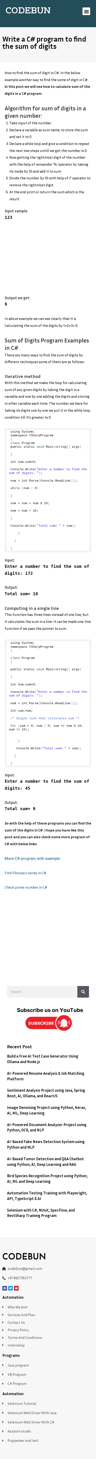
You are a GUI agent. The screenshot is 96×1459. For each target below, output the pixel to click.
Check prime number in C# (26, 887)
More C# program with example (32, 858)
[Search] (83, 992)
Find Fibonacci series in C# (26, 873)
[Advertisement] (48, 260)
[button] (86, 11)
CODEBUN (28, 11)
